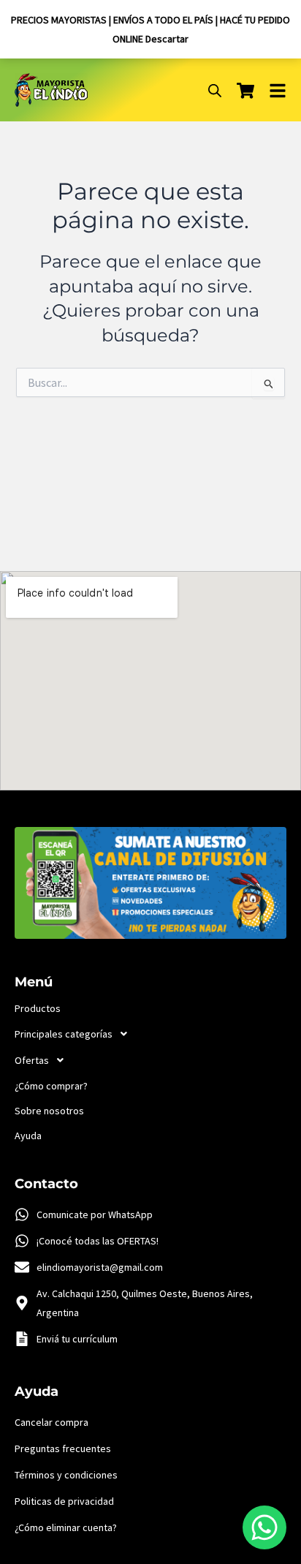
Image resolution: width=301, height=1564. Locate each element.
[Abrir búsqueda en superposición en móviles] (214, 90)
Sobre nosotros (49, 1110)
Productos (38, 1008)
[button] (150, 1034)
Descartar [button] (166, 38)
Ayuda (28, 1135)
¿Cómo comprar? (51, 1085)
